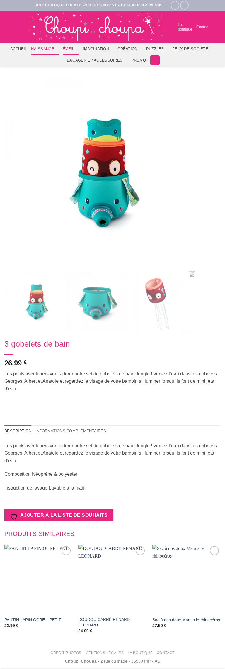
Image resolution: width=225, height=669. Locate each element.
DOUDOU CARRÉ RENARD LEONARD (104, 622)
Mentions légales (104, 653)
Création (127, 49)
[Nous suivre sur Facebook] (175, 5)
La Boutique (140, 653)
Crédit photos (65, 653)
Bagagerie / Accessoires (94, 60)
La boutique (185, 26)
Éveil (68, 49)
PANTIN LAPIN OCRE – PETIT (32, 619)
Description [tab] (17, 431)
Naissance (42, 49)
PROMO (138, 60)
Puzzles (155, 49)
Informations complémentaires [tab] (70, 431)
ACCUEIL (18, 49)
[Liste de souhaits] (171, 27)
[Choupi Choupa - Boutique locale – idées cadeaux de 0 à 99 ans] (95, 27)
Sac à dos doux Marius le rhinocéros (186, 619)
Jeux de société (190, 49)
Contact (202, 27)
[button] (217, 27)
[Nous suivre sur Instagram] (184, 5)
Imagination (96, 49)
